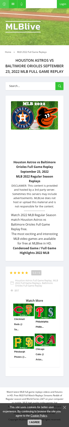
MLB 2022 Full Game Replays (36, 282)
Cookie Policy (39, 415)
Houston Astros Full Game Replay (33, 280)
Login (63, 4)
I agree (34, 422)
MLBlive (23, 26)
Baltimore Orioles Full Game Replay (34, 284)
